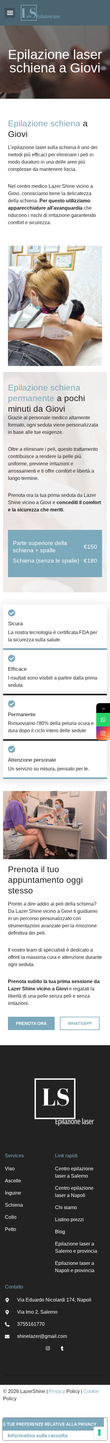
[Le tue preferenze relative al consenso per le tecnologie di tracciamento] (99, 1432)
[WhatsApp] (103, 719)
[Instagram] (48, 1348)
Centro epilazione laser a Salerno (74, 1172)
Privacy (57, 1391)
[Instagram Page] (103, 733)
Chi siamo (66, 1207)
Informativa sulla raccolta (38, 1435)
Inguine (13, 1192)
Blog (60, 1231)
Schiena (14, 1205)
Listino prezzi (69, 1219)
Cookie (91, 1391)
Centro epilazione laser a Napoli (74, 1191)
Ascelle (13, 1180)
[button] (10, 13)
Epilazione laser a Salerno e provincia (76, 1247)
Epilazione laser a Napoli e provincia (74, 1267)
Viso (10, 1168)
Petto (10, 1229)
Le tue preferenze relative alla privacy (50, 1424)
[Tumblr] (62, 1348)
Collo (10, 1217)
